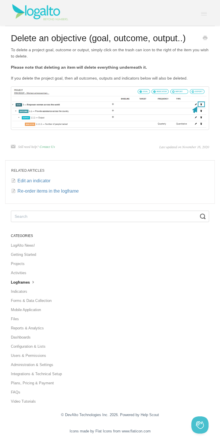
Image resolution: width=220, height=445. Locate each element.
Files (15, 319)
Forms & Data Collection (31, 300)
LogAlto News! (23, 245)
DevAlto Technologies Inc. (87, 415)
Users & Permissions (28, 355)
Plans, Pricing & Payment (32, 383)
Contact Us (47, 146)
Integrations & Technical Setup (36, 374)
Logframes (21, 282)
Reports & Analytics (27, 328)
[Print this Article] (205, 38)
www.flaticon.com (136, 431)
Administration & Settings (32, 365)
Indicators (19, 291)
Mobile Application (26, 310)
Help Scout (150, 415)
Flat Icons (103, 431)
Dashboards (21, 337)
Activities (18, 273)
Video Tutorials (23, 401)
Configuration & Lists (28, 346)
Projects (18, 264)
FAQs (15, 392)
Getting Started (23, 254)
